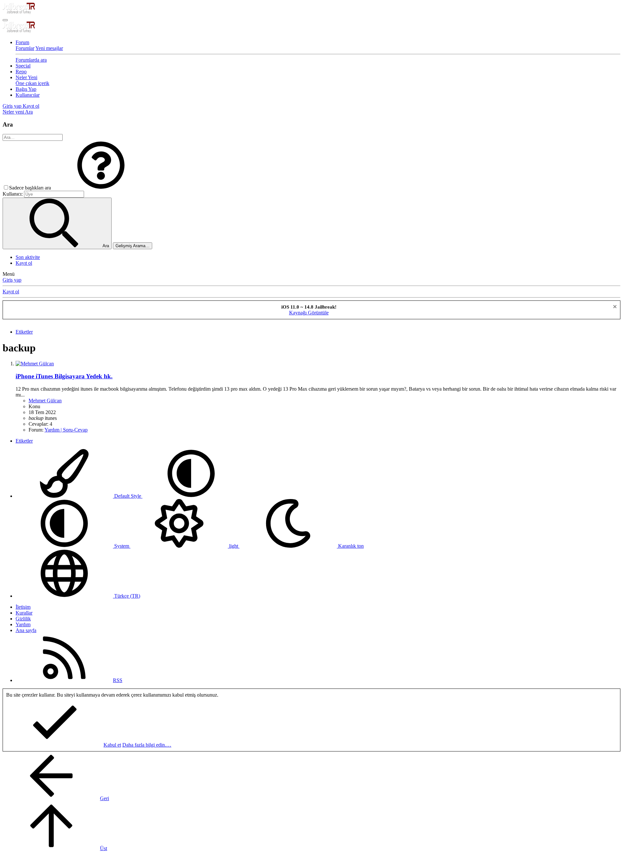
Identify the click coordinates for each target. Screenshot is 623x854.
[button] (101, 187)
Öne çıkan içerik (32, 83)
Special (23, 65)
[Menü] (5, 20)
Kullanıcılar (28, 95)
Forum (22, 42)
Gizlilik (23, 618)
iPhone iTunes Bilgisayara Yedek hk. (64, 376)
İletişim (23, 607)
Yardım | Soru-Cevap (66, 430)
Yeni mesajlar (49, 48)
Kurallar (24, 613)
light (233, 546)
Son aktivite (28, 257)
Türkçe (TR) (126, 596)
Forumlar (25, 48)
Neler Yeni (26, 77)
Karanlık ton (350, 546)
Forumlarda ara (31, 60)
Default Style (127, 496)
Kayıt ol (24, 263)
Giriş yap (12, 280)
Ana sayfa (26, 630)
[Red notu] (614, 307)
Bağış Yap (26, 89)
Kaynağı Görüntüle (309, 312)
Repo (21, 71)
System (121, 546)
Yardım (23, 624)
